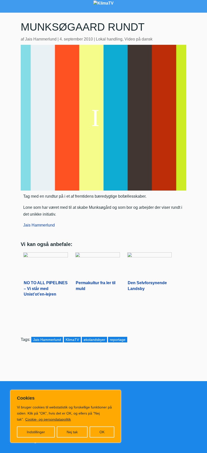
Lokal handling (109, 39)
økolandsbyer (94, 340)
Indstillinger (36, 432)
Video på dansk (138, 39)
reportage (117, 340)
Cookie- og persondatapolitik (48, 419)
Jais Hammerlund (41, 39)
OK (102, 432)
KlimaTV (72, 340)
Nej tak (72, 432)
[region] (65, 416)
